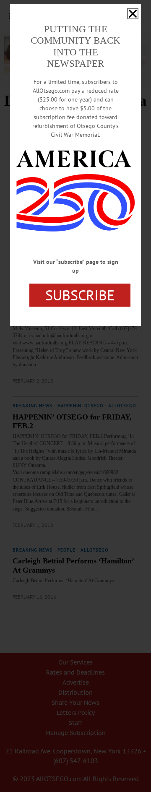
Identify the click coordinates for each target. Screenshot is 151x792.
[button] (132, 13)
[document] (75, 396)
